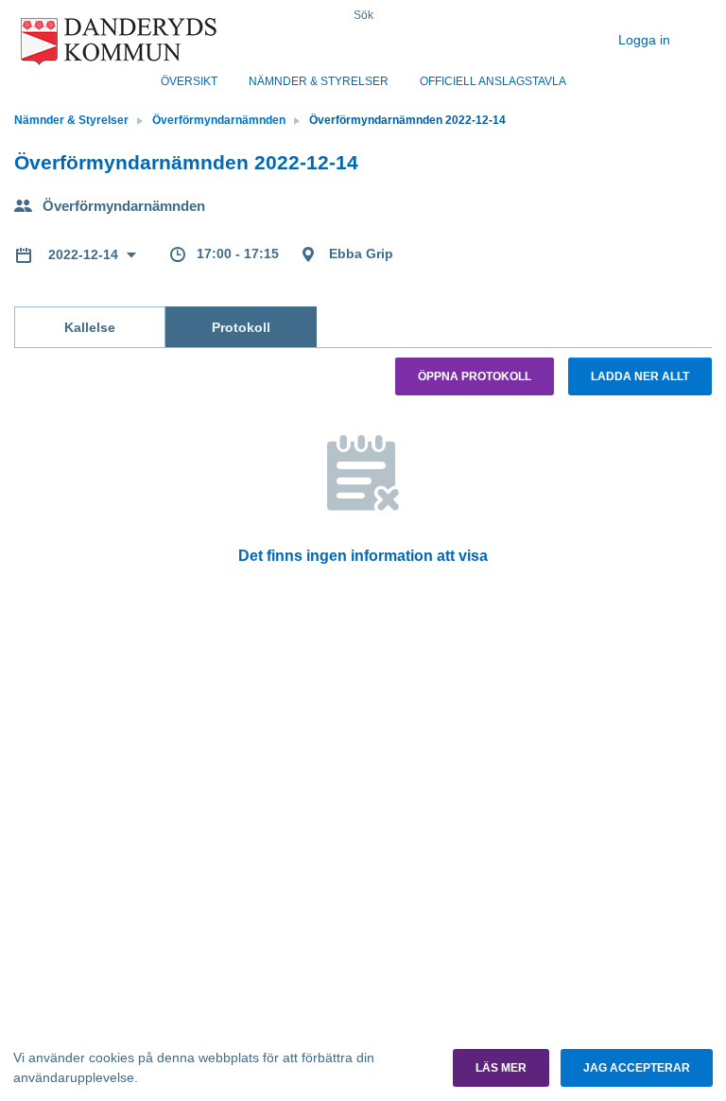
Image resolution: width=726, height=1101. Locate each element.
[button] (501, 1068)
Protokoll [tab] (241, 327)
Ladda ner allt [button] (640, 376)
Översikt (189, 81)
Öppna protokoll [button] (474, 376)
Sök (363, 15)
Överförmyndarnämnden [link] (218, 120)
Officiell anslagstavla (493, 81)
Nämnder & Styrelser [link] (71, 120)
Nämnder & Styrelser (319, 81)
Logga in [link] (646, 39)
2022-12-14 (85, 254)
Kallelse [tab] (89, 327)
